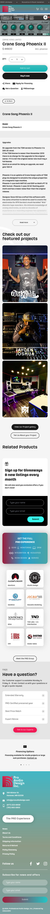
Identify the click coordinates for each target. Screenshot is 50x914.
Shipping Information (11, 841)
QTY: (4, 59)
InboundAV (6, 911)
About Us (6, 833)
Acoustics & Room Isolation (28, 2)
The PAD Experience (18, 819)
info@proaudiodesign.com (18, 800)
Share (7, 83)
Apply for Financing (24, 83)
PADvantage (28, 89)
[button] (25, 273)
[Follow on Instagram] (45, 864)
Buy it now (25, 76)
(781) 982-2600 (13, 808)
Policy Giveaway (9, 850)
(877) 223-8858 (13, 805)
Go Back (9, 101)
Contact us (32, 758)
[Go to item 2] (23, 764)
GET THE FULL (25, 540)
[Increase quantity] (22, 59)
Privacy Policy (8, 854)
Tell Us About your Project (25, 435)
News (4, 829)
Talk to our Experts (25, 730)
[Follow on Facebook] (31, 864)
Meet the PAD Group (25, 659)
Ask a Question (11, 89)
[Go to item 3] (26, 764)
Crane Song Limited (11, 40)
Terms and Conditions (11, 837)
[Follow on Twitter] (38, 864)
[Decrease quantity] (12, 59)
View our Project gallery (25, 427)
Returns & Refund (10, 846)
